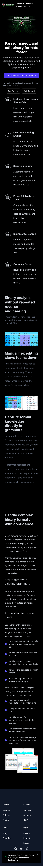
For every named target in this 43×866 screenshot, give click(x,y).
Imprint (26, 838)
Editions (6, 815)
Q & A (25, 820)
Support (27, 6)
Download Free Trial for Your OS (21, 75)
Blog (5, 833)
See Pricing (13, 91)
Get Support (29, 91)
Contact (27, 815)
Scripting (7, 838)
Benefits (29, 3)
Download (20, 3)
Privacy (26, 833)
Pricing (19, 6)
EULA (26, 843)
